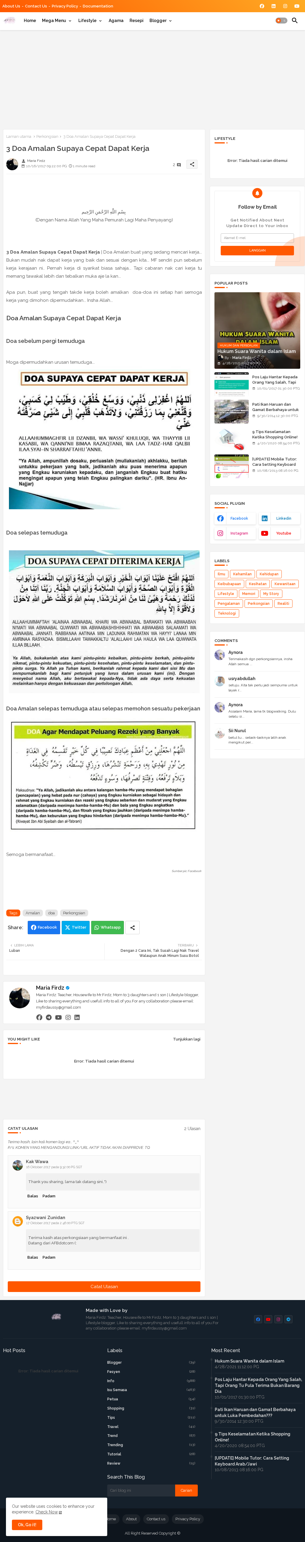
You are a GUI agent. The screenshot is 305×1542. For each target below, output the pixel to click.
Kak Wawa (37, 1161)
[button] (281, 21)
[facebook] (39, 1017)
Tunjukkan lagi (186, 1039)
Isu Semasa (151, 1390)
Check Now (46, 1512)
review (151, 1463)
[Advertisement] (152, 78)
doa (51, 913)
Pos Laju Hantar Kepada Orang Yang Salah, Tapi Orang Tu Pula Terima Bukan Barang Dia (275, 385)
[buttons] (262, 6)
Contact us (36, 6)
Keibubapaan (229, 584)
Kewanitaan (285, 584)
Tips (151, 1418)
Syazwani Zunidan (45, 1217)
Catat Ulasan (104, 1286)
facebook (239, 518)
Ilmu (221, 574)
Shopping (151, 1408)
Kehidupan (269, 574)
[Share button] (132, 927)
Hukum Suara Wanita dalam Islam (249, 1361)
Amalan (33, 913)
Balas (32, 1196)
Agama (116, 20)
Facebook (47, 927)
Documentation (98, 6)
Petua (151, 1399)
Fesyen (151, 1372)
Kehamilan (242, 574)
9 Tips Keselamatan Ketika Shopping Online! (275, 434)
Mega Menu (54, 20)
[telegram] (49, 1017)
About (131, 1519)
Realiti (283, 604)
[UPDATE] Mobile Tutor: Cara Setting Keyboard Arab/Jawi (274, 464)
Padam (49, 1196)
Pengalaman (229, 604)
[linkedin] (77, 1017)
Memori (248, 594)
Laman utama (18, 136)
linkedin (283, 518)
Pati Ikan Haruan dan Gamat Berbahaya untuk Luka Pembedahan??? (275, 409)
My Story (271, 594)
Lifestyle (87, 20)
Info (151, 1381)
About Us (11, 6)
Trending (151, 1445)
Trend (151, 1436)
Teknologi (227, 613)
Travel (151, 1427)
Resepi (137, 20)
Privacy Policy (65, 6)
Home (30, 20)
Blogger (158, 20)
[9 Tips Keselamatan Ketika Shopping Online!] (231, 439)
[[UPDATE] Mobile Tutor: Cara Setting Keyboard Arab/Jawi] (231, 466)
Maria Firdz (50, 988)
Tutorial (151, 1454)
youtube (283, 533)
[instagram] (68, 1017)
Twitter (79, 927)
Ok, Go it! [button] (27, 1524)
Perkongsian (47, 136)
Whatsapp (111, 927)
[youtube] (58, 1017)
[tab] (30, 20)
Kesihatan (258, 584)
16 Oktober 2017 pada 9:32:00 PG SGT (54, 1167)
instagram (239, 533)
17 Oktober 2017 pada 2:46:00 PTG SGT (55, 1223)
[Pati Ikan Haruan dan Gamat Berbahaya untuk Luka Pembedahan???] (231, 412)
